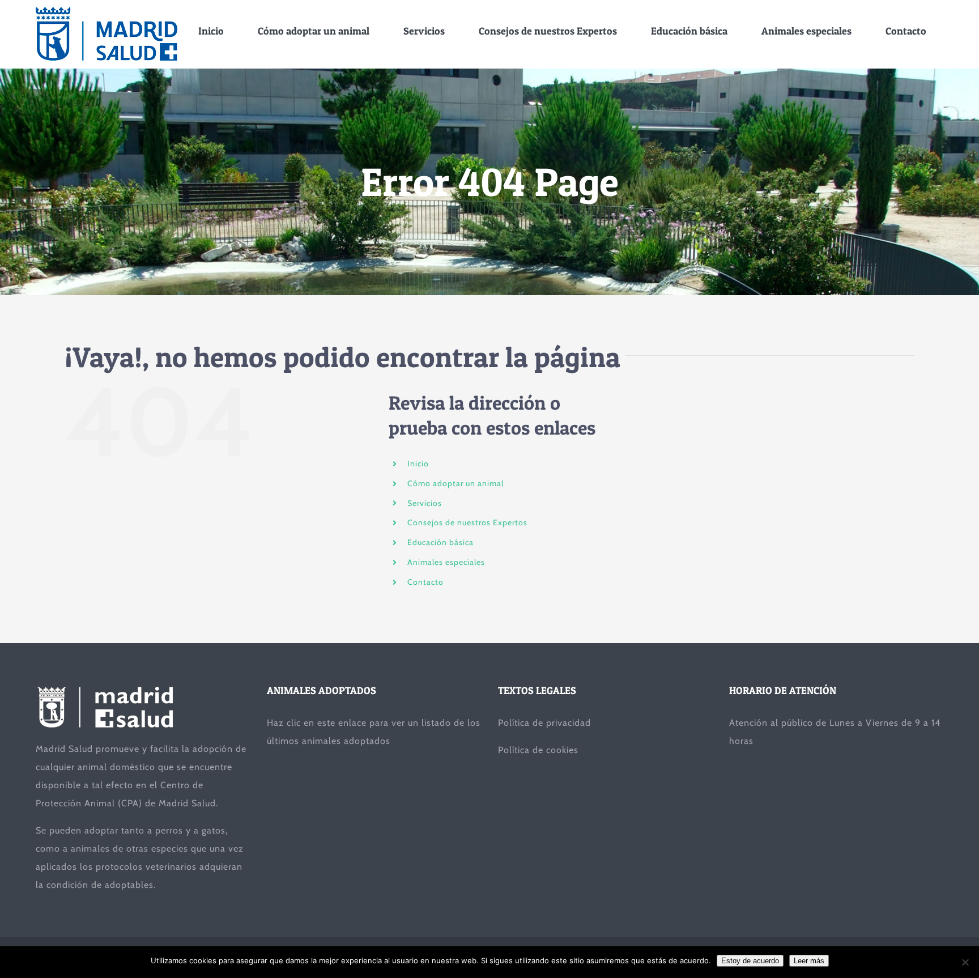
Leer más (809, 960)
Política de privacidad (544, 722)
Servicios (424, 503)
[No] (965, 962)
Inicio (418, 463)
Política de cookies (538, 750)
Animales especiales (446, 562)
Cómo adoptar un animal (455, 483)
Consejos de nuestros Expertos (467, 522)
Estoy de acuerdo (750, 960)
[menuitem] (211, 31)
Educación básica (440, 542)
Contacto (425, 582)
